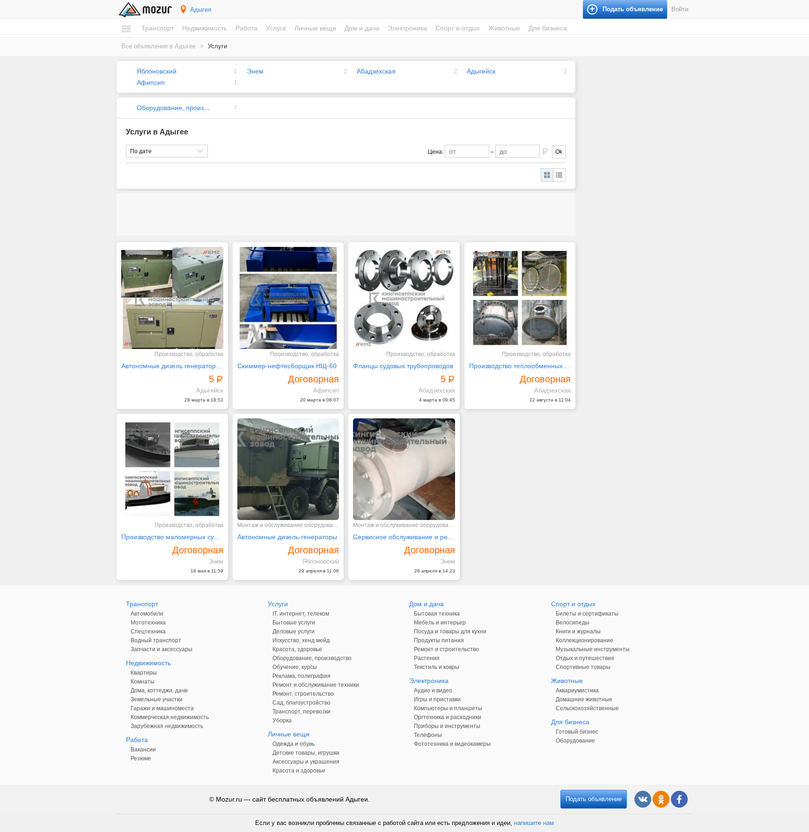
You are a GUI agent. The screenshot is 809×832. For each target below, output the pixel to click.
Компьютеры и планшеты (448, 708)
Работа (246, 28)
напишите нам (534, 822)
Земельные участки (157, 699)
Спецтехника (148, 631)
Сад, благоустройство (301, 702)
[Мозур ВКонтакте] (642, 799)
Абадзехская (376, 71)
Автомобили (147, 613)
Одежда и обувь (293, 744)
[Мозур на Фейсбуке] (679, 799)
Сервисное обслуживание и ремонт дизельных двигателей (404, 537)
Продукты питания (439, 640)
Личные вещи (315, 28)
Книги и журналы (578, 631)
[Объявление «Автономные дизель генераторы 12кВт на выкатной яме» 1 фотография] (172, 298)
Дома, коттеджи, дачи (159, 690)
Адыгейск (481, 71)
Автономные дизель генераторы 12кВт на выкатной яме (172, 366)
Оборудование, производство (182, 107)
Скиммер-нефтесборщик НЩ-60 (287, 366)
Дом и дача (362, 28)
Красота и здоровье (298, 770)
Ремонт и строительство (446, 649)
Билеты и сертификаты (587, 613)
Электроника (407, 28)
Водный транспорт (156, 640)
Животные (504, 28)
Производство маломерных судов (172, 537)
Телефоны (428, 735)
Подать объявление (594, 798)
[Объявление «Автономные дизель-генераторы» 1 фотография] (288, 469)
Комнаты (142, 681)
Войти (679, 9)
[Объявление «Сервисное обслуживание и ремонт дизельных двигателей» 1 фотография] (404, 469)
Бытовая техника (437, 613)
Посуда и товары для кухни (450, 631)
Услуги (276, 28)
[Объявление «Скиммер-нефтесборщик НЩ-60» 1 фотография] (288, 298)
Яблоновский (157, 71)
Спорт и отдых (457, 28)
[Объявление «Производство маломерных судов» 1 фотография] (172, 469)
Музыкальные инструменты (593, 649)
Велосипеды (572, 622)
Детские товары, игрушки (305, 753)
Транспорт (157, 28)
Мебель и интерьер (440, 622)
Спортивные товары (583, 667)
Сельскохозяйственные (587, 708)
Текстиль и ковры (436, 667)
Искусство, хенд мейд (301, 640)
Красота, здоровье (297, 649)
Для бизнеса (548, 28)
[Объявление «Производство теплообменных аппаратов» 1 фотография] (520, 298)
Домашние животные (584, 699)
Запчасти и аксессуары (161, 649)
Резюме (141, 758)
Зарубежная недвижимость (167, 726)
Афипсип (151, 82)
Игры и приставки (437, 699)
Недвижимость (204, 28)
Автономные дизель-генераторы (287, 537)
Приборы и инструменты (447, 726)
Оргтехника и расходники (447, 717)
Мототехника (148, 622)
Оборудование (575, 740)
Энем (255, 71)
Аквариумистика (577, 690)
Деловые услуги (293, 631)
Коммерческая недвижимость (170, 717)
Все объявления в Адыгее (158, 46)
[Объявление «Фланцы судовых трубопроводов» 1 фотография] (404, 298)
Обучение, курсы (294, 667)
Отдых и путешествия (585, 658)
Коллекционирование (584, 640)
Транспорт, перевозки (301, 711)
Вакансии (143, 749)
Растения (427, 658)
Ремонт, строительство (303, 694)
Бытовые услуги (293, 622)
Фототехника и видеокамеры (452, 744)
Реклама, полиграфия (301, 676)
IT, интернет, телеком (300, 613)
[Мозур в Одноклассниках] (661, 799)
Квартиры (144, 672)
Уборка (282, 720)
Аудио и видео (433, 690)
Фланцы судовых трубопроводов (403, 366)
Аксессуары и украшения (305, 761)
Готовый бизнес (577, 731)
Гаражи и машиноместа (162, 708)
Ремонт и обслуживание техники (315, 685)
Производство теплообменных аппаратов (520, 366)
